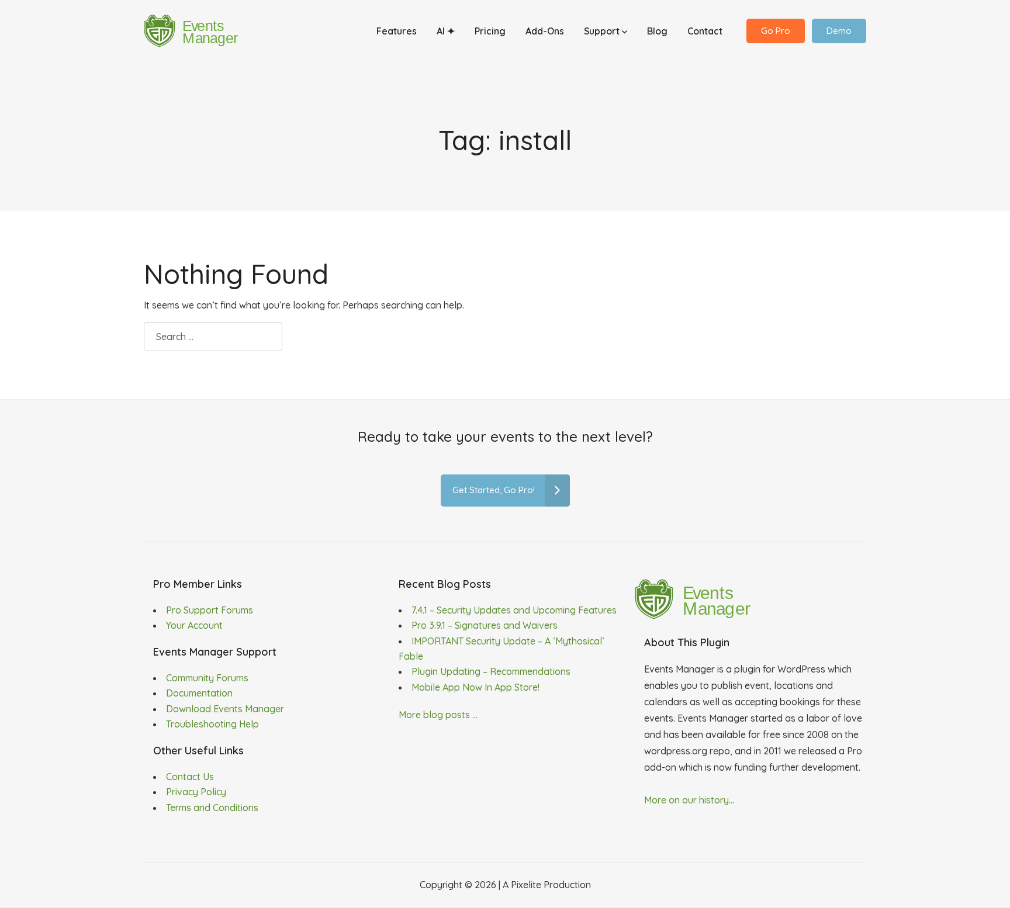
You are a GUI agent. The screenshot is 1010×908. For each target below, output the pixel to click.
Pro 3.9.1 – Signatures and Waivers (484, 625)
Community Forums (207, 678)
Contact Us (190, 776)
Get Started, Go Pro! (493, 489)
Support (603, 31)
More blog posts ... (438, 714)
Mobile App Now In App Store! (475, 687)
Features (396, 31)
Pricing (490, 31)
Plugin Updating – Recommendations (490, 671)
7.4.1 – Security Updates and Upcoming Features (514, 610)
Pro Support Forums (209, 610)
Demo (839, 30)
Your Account (194, 625)
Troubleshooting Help (212, 724)
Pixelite (526, 884)
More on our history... (689, 800)
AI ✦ (446, 31)
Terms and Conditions (212, 807)
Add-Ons (544, 31)
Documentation (199, 693)
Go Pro (775, 30)
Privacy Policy (196, 792)
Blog (657, 31)
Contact (704, 31)
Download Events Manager (225, 709)
